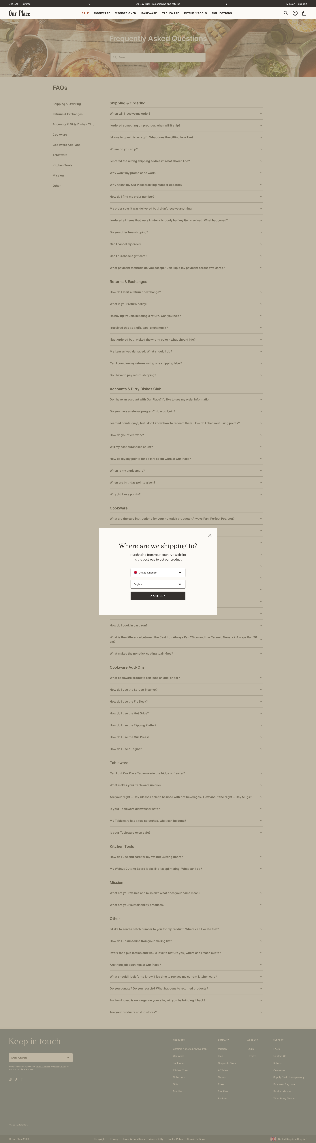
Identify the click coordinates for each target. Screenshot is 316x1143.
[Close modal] (210, 535)
